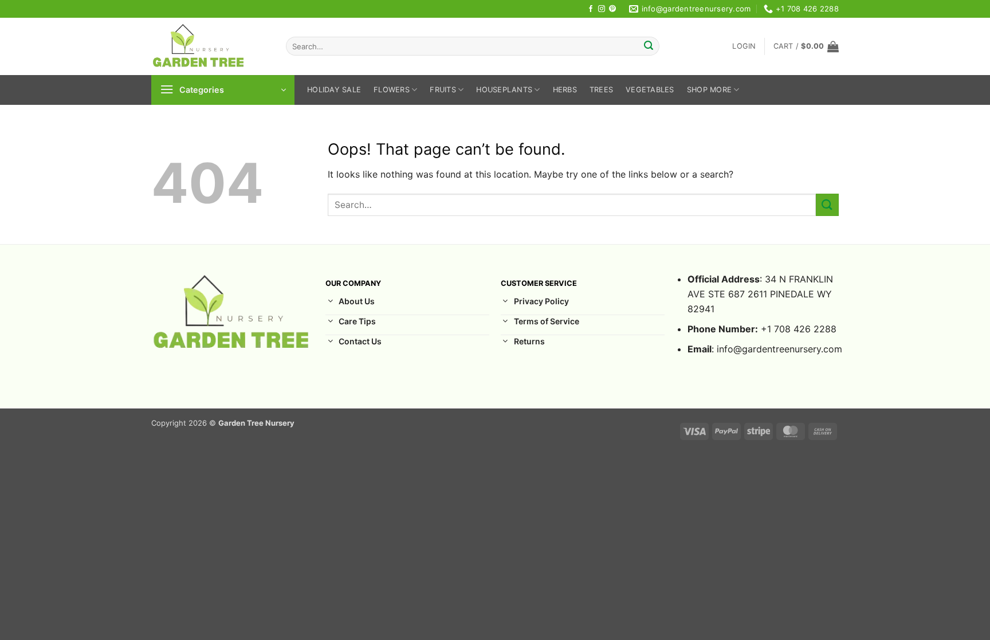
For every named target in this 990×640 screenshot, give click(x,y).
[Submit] (648, 46)
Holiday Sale (334, 89)
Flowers (392, 89)
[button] (744, 46)
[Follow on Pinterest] (612, 9)
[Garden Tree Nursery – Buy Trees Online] (210, 46)
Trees (601, 89)
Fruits (443, 89)
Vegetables (650, 89)
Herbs (565, 89)
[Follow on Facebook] (590, 9)
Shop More (709, 89)
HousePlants (504, 89)
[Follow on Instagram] (601, 9)
